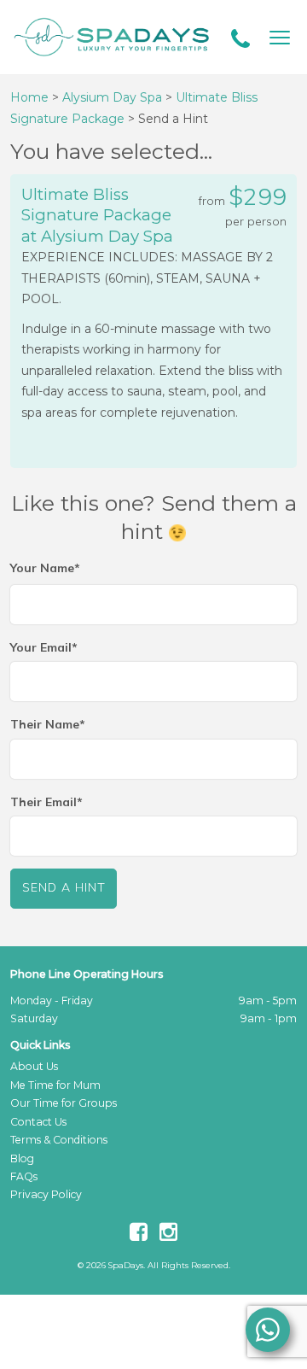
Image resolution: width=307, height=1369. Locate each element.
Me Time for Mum (55, 1085)
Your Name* (45, 568)
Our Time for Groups (63, 1103)
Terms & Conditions (58, 1139)
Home (29, 97)
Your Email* (44, 647)
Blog (22, 1158)
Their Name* (47, 724)
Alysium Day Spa (112, 97)
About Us (34, 1066)
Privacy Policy (46, 1194)
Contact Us (38, 1121)
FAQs (24, 1176)
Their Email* (46, 802)
